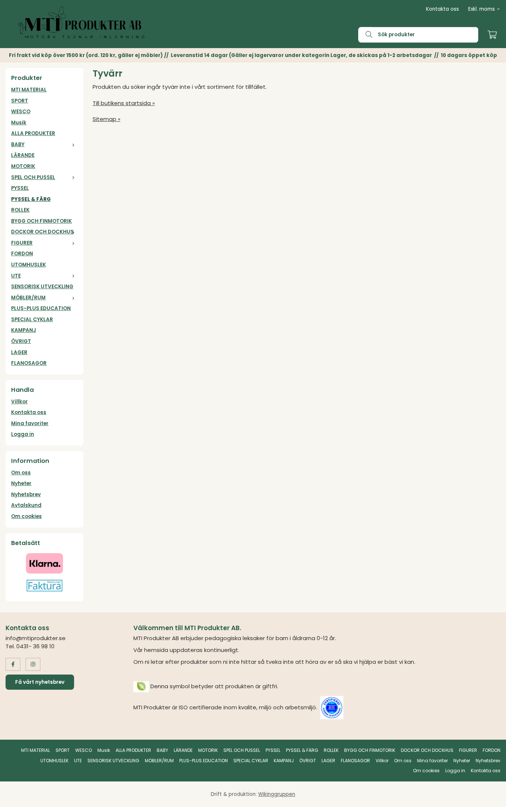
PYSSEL (20, 188)
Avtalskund (26, 505)
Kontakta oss (442, 9)
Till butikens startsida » (124, 103)
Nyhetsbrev (26, 494)
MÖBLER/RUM (28, 297)
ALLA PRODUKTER (33, 133)
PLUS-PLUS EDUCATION (41, 308)
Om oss (21, 472)
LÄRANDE (22, 155)
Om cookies (26, 516)
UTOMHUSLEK (28, 264)
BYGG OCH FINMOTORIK (41, 221)
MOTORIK (23, 166)
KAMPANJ (23, 330)
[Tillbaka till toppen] (490, 796)
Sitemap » (106, 119)
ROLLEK (20, 209)
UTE (16, 275)
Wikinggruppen (276, 794)
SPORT (19, 100)
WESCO (20, 111)
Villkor (19, 401)
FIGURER (22, 242)
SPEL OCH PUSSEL (33, 177)
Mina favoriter (30, 423)
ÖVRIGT (21, 341)
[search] (365, 35)
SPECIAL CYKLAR (32, 319)
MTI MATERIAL (29, 89)
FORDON (22, 253)
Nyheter (21, 483)
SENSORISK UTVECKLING (42, 286)
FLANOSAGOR (29, 363)
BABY (17, 144)
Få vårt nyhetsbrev (39, 682)
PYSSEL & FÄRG (31, 199)
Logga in (22, 434)
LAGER (19, 352)
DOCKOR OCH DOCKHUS (42, 231)
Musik (18, 122)
